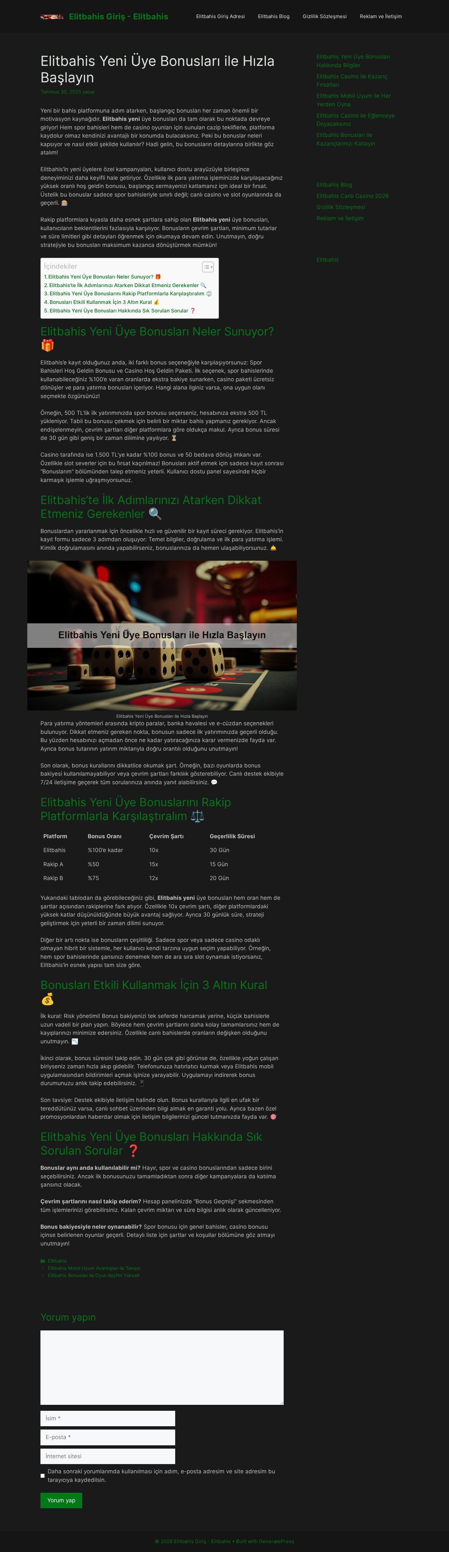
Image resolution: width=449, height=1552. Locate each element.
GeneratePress (276, 1541)
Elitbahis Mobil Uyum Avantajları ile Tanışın (94, 1268)
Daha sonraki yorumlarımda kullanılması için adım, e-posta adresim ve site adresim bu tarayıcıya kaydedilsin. (161, 1475)
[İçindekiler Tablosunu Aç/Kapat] (204, 267)
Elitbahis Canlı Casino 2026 (353, 196)
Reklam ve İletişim (381, 16)
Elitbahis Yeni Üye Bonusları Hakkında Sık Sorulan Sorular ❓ (123, 311)
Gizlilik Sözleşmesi (325, 16)
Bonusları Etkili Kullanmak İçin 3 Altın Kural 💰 (104, 302)
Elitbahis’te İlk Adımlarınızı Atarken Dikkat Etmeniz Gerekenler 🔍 (127, 285)
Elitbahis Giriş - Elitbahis (118, 16)
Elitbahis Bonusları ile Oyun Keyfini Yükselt (94, 1275)
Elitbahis (57, 1261)
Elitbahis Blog (274, 16)
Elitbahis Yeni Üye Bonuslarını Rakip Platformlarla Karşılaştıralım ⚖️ (131, 293)
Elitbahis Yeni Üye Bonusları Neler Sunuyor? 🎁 (104, 277)
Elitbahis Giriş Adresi (220, 16)
